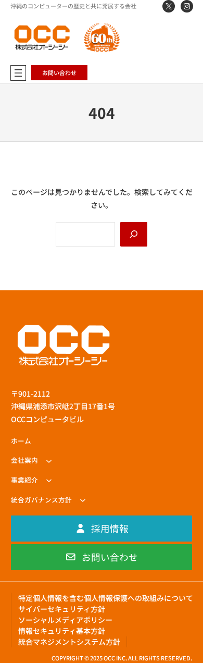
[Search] (133, 234)
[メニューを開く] (18, 73)
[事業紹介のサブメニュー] (49, 480)
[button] (101, 528)
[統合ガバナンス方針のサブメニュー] (83, 500)
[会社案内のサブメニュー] (49, 461)
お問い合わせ (59, 72)
